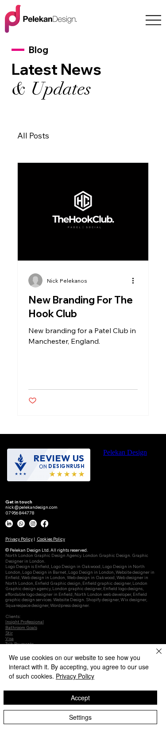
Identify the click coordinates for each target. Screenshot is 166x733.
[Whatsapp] (21, 523)
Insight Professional (24, 621)
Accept (80, 697)
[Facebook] (44, 523)
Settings (80, 717)
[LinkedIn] (9, 523)
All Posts (33, 135)
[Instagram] (33, 523)
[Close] (153, 656)
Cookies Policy (51, 538)
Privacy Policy (19, 538)
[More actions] (136, 280)
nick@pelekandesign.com (31, 507)
